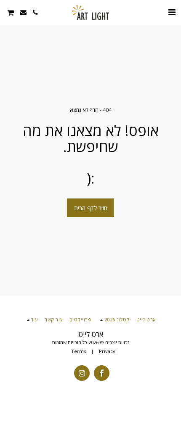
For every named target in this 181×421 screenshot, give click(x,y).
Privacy (107, 351)
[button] (172, 12)
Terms (78, 351)
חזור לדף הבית (90, 208)
